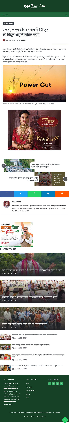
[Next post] (65, 179)
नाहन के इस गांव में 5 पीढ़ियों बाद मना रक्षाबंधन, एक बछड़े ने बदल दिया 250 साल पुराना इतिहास (37, 366)
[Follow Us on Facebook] (49, 383)
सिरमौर (6, 23)
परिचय (27, 383)
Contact (33, 417)
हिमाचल (11, 23)
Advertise (29, 387)
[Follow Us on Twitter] (53, 383)
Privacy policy (30, 390)
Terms (28, 394)
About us (26, 417)
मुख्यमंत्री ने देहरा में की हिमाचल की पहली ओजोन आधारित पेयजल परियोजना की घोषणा (29, 297)
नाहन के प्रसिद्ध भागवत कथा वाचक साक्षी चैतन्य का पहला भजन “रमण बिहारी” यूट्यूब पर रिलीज (32, 270)
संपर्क (27, 397)
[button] (66, 14)
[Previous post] (3, 165)
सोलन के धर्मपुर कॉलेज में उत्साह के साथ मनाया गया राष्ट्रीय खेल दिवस (24, 324)
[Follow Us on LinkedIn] (61, 383)
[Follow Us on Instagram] (57, 383)
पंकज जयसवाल (11, 40)
